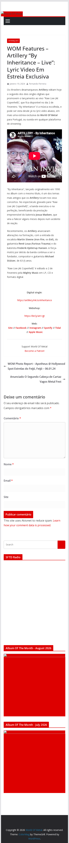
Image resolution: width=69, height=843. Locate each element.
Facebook (21, 327)
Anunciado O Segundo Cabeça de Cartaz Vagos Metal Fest (35, 379)
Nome (9, 464)
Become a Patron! (34, 350)
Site (10, 327)
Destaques (13, 41)
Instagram (35, 327)
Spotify (48, 327)
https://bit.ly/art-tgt (34, 315)
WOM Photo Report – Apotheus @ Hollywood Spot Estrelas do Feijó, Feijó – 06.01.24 (36, 366)
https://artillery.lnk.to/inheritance (34, 300)
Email (8, 480)
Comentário (12, 418)
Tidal (58, 327)
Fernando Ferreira (37, 83)
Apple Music (36, 332)
